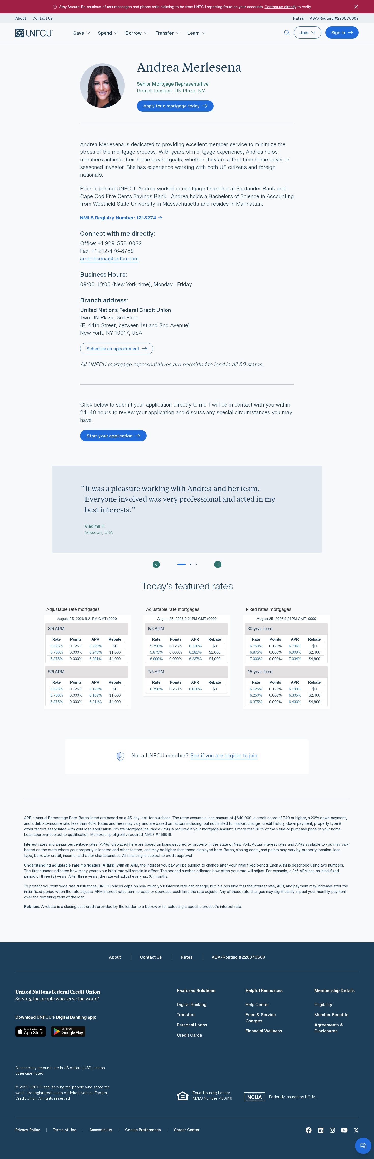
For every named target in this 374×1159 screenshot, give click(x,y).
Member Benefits (331, 1015)
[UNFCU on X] (356, 1130)
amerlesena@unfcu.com (109, 258)
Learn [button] (194, 33)
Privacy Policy (27, 1130)
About (20, 18)
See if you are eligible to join (223, 755)
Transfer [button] (164, 33)
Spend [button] (105, 33)
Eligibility (323, 1004)
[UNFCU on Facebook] (309, 1130)
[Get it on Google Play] (68, 1033)
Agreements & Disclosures (328, 1028)
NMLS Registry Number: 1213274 (118, 218)
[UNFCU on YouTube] (344, 1130)
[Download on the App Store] (32, 1033)
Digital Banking (191, 1004)
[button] (156, 564)
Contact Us (42, 18)
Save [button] (78, 33)
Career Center (186, 1130)
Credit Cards (189, 1035)
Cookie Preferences (143, 1130)
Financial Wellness (264, 1031)
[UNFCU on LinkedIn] (321, 1130)
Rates (298, 18)
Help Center (257, 1004)
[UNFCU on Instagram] (332, 1130)
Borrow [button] (134, 33)
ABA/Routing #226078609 (334, 18)
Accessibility (100, 1130)
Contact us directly (280, 6)
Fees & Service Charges (261, 1018)
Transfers (186, 1015)
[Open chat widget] (363, 1146)
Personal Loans (192, 1025)
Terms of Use (64, 1130)
